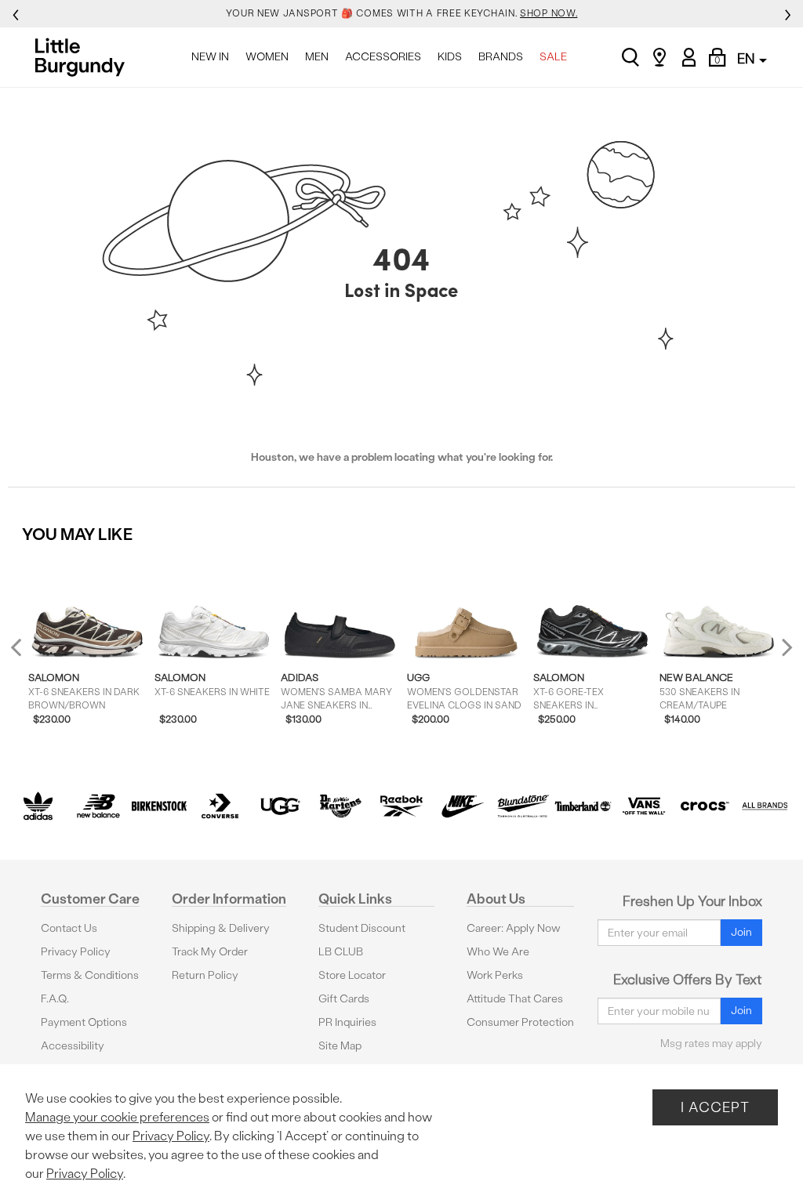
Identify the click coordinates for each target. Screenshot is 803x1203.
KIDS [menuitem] (450, 56)
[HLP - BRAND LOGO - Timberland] (583, 806)
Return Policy (205, 975)
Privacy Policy (76, 951)
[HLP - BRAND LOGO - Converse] (220, 806)
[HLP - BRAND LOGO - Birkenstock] (159, 806)
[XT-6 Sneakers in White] (213, 608)
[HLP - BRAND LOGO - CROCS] (704, 806)
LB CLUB (340, 951)
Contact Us (69, 928)
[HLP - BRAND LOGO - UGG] (280, 806)
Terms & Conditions (90, 975)
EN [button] (747, 58)
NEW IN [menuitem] (210, 56)
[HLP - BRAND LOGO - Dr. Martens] (341, 806)
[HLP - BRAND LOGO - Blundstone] (522, 806)
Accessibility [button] (72, 1046)
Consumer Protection (520, 1022)
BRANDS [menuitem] (500, 56)
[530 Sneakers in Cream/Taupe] (718, 608)
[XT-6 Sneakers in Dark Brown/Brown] (87, 608)
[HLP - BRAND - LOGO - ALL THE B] (765, 806)
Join (741, 932)
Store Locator (352, 975)
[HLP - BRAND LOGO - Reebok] (401, 806)
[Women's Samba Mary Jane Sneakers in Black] (340, 608)
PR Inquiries (347, 1022)
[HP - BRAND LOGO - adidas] (38, 806)
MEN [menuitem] (317, 56)
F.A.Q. (55, 999)
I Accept (715, 1107)
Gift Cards (343, 999)
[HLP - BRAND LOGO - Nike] (462, 806)
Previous (26, 653)
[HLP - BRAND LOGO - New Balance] (98, 806)
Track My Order (210, 951)
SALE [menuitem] (553, 56)
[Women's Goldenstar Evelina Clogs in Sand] (466, 608)
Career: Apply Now (514, 928)
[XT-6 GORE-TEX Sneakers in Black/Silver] (592, 608)
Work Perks (495, 975)
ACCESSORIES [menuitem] (383, 56)
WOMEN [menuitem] (267, 56)
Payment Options (84, 1022)
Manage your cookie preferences (117, 1117)
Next (783, 647)
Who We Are (498, 951)
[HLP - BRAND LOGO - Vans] (643, 806)
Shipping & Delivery (221, 928)
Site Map (340, 1046)
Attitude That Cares (515, 999)
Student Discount (361, 928)
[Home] (84, 57)
